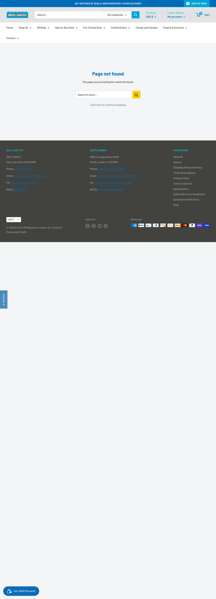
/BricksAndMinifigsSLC (24, 182)
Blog (176, 204)
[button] (3, 299)
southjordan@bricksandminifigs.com (119, 175)
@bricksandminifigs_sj (111, 189)
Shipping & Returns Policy (187, 167)
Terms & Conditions (184, 172)
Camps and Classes (147, 27)
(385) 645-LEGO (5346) (112, 168)
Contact (10, 38)
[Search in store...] (136, 94)
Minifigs (41, 27)
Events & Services (173, 27)
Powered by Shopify (16, 232)
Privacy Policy (181, 178)
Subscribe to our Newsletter (189, 194)
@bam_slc (21, 189)
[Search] (135, 14)
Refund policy (181, 188)
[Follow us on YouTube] (99, 225)
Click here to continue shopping (108, 104)
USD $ (11, 219)
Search (177, 162)
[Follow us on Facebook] (87, 225)
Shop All (23, 27)
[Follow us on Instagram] (93, 225)
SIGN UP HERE (199, 3)
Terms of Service (183, 183)
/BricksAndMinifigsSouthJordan (113, 182)
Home (9, 27)
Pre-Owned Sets (92, 27)
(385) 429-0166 (23, 168)
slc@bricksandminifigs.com (30, 175)
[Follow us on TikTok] (105, 225)
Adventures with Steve (186, 199)
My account (175, 16)
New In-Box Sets (64, 27)
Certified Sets (119, 27)
